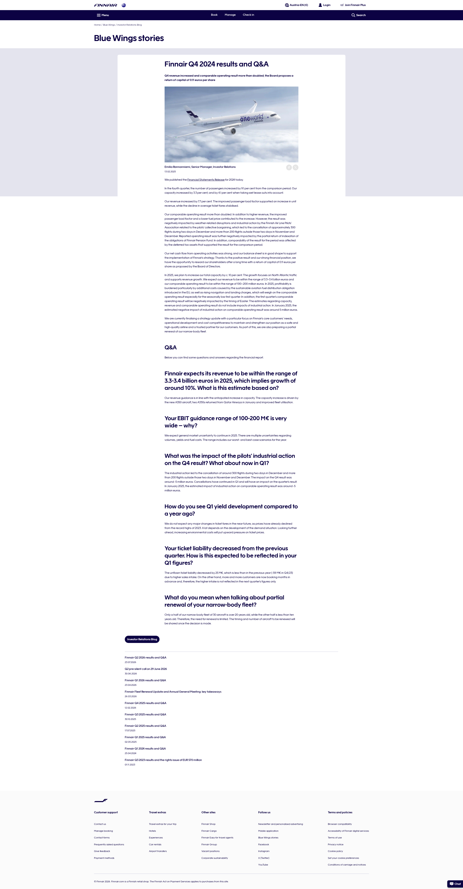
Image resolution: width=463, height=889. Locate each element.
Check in (248, 14)
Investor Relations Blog (129, 24)
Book (214, 14)
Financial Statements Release (206, 179)
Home (97, 24)
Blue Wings (109, 24)
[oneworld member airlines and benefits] (124, 5)
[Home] (105, 5)
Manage (230, 14)
